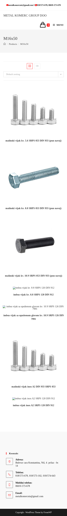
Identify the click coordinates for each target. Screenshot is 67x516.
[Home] (4, 44)
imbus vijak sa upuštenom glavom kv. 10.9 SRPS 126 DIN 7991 (33, 317)
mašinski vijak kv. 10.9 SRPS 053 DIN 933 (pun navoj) (33, 275)
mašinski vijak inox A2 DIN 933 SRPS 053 (33, 386)
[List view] (37, 66)
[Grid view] (30, 66)
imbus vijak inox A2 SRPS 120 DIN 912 (33, 405)
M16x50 (24, 44)
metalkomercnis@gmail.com (29, 496)
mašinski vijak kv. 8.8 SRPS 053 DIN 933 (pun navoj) (33, 208)
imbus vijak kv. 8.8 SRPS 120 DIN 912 (33, 294)
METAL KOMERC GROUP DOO (25, 15)
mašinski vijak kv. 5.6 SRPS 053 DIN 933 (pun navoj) (33, 140)
